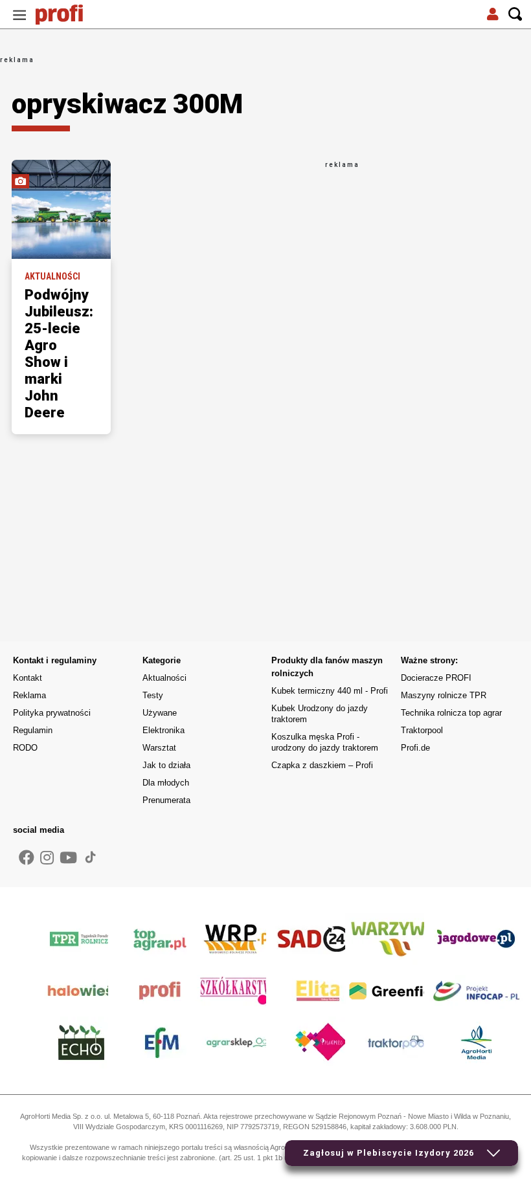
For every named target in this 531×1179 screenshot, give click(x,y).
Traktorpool (422, 730)
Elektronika (163, 730)
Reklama (29, 695)
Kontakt (27, 678)
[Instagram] (47, 858)
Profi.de (415, 748)
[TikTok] (90, 857)
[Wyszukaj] (515, 14)
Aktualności (164, 678)
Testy (152, 695)
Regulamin (32, 730)
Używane (159, 713)
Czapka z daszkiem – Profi (322, 765)
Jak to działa (166, 765)
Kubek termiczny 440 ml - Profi (329, 691)
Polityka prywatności (52, 713)
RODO (25, 748)
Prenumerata (166, 800)
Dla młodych (165, 783)
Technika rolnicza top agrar (451, 713)
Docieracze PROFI (436, 678)
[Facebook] (26, 858)
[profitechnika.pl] (68, 14)
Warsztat (159, 748)
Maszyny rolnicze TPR (443, 695)
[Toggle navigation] (19, 14)
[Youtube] (68, 858)
